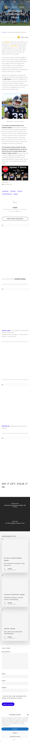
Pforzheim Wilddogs (16, 558)
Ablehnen (15, 732)
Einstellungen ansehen (15, 736)
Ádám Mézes (5, 191)
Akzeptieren (15, 729)
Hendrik (7, 21)
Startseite (4, 32)
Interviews (7, 628)
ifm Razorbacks (14, 594)
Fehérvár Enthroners (11, 7)
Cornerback (13, 191)
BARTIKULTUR (6, 426)
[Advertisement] (15, 361)
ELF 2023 (20, 191)
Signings (21, 7)
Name (4, 674)
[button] (28, 714)
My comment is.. (6, 651)
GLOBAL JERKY (6, 330)
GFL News (7, 558)
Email (4, 680)
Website (4, 687)
